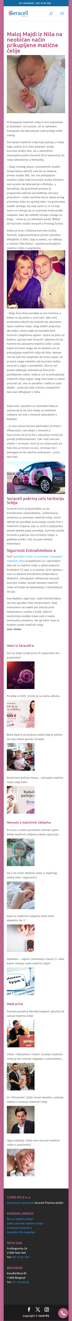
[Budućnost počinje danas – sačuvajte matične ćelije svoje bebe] (21, 800)
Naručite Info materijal (21, 1232)
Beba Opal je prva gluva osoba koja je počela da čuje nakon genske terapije (34, 737)
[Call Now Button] (63, 1313)
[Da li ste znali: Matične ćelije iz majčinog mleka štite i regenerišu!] (21, 895)
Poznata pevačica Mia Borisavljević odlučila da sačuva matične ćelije (35, 1014)
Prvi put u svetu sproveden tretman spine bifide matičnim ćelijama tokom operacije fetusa (33, 832)
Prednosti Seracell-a (19, 1228)
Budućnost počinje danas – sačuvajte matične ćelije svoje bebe (35, 780)
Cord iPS (43, 1316)
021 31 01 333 (43, 3)
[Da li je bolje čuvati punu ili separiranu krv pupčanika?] (21, 675)
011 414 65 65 (26, 3)
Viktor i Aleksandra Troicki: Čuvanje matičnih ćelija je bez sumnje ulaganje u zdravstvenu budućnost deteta (35, 1056)
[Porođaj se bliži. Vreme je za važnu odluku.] (21, 714)
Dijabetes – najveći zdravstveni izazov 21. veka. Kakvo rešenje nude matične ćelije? (36, 961)
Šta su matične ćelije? (20, 1219)
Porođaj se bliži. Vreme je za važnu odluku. (33, 696)
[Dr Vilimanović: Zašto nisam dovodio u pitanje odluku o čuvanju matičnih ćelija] (21, 1119)
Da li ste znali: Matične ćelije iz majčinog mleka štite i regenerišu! (32, 875)
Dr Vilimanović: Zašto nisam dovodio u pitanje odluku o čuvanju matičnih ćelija (35, 1099)
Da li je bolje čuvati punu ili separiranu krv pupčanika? (33, 655)
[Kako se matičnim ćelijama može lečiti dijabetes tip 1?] (21, 938)
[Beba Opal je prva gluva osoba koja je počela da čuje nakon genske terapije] (21, 757)
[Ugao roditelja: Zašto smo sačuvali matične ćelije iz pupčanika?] (21, 1162)
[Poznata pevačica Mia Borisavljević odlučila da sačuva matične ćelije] (21, 1033)
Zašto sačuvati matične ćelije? (25, 1223)
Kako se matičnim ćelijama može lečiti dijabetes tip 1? (30, 918)
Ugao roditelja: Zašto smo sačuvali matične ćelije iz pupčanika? (33, 1143)
